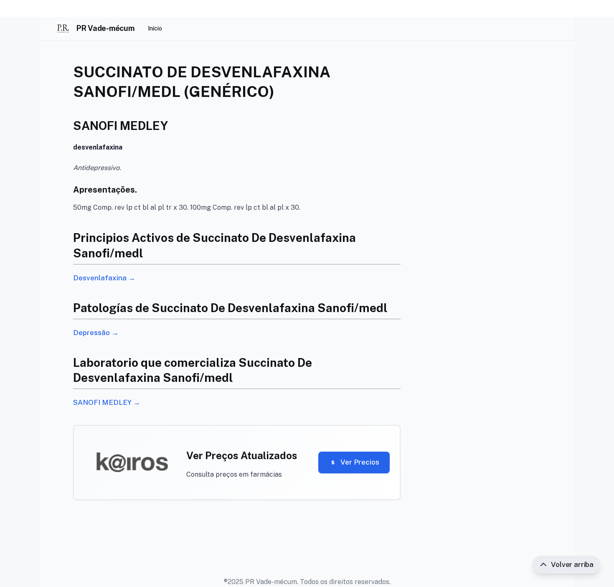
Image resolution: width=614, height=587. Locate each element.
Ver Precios (359, 462)
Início (155, 28)
